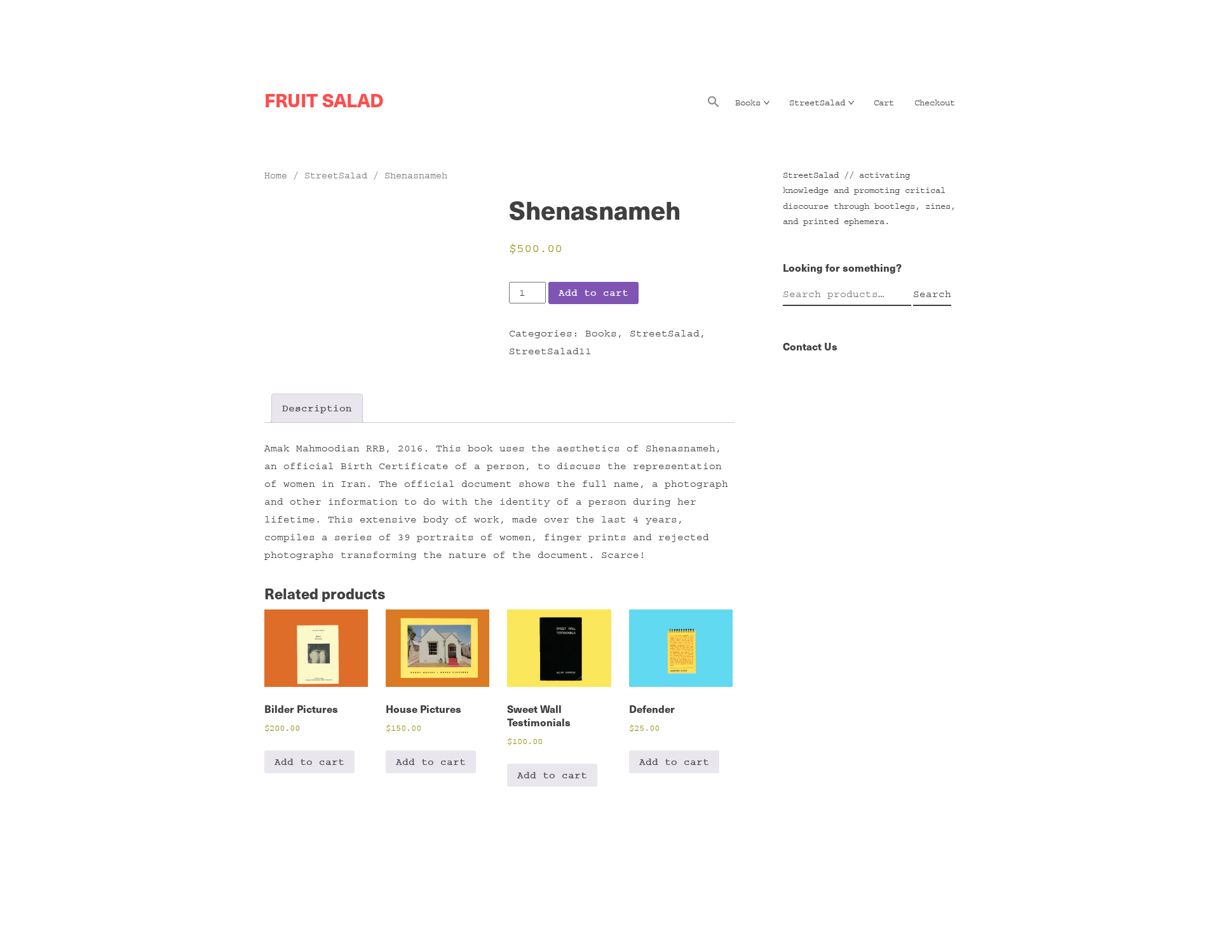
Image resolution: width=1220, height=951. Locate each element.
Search (932, 294)
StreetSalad (817, 103)
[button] (713, 105)
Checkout (934, 103)
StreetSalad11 (550, 351)
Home (275, 175)
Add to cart (593, 292)
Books (748, 103)
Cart (884, 103)
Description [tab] (317, 408)
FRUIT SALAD (324, 100)
